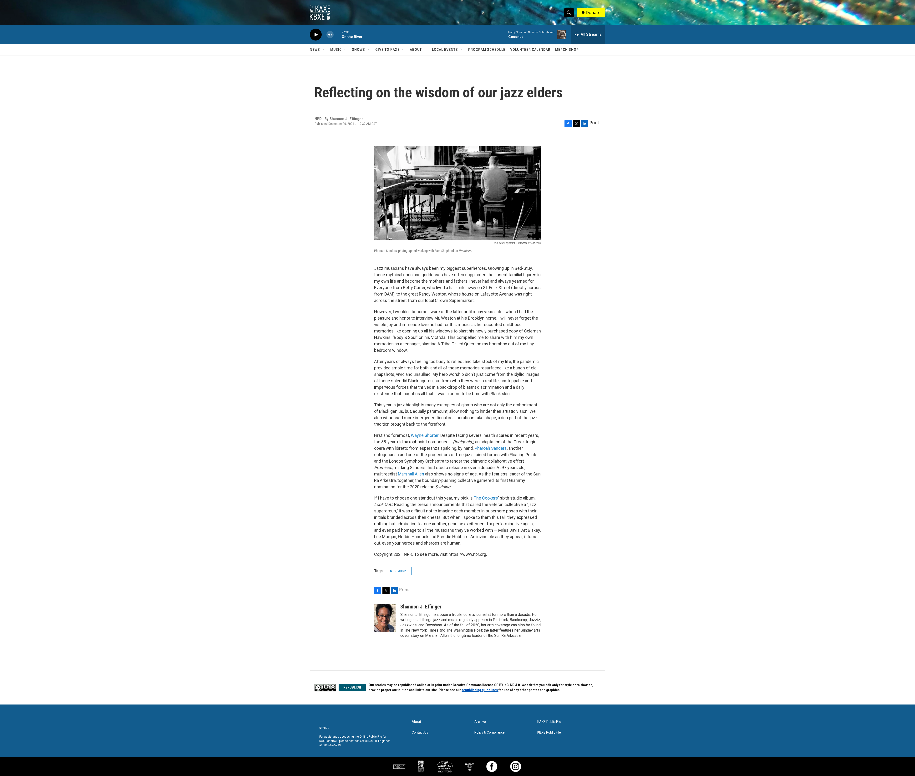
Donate (593, 12)
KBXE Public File (549, 732)
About (416, 49)
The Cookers (486, 497)
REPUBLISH (352, 687)
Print (594, 122)
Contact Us (420, 732)
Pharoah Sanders (491, 448)
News (315, 49)
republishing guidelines (480, 690)
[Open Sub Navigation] (323, 49)
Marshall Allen (411, 473)
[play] (316, 34)
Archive (480, 722)
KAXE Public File (549, 722)
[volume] (330, 34)
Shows (358, 49)
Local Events (445, 49)
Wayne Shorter (424, 435)
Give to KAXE (387, 49)
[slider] (337, 34)
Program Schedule (486, 49)
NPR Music (398, 571)
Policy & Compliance (489, 732)
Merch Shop (567, 49)
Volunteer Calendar (530, 49)
